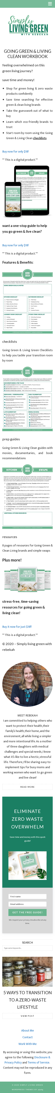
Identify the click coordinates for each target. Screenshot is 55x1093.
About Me (27, 1030)
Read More (27, 787)
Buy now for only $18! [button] (15, 151)
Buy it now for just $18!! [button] (16, 626)
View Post (27, 1016)
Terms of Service (38, 1062)
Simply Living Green (31, 1085)
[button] (51, 3)
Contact (27, 1037)
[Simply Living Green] (27, 21)
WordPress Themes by (27, 1089)
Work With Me (27, 1044)
